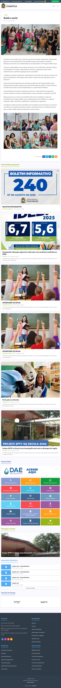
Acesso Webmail (30, 682)
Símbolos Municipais (36, 629)
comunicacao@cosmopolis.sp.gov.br (11, 626)
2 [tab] (56, 534)
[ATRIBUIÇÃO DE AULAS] (30, 282)
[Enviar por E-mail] (56, 156)
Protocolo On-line (36, 659)
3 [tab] (57, 534)
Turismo (34, 626)
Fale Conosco (4, 669)
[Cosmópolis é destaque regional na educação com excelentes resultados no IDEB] (30, 232)
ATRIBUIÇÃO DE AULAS (11, 303)
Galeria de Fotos (35, 638)
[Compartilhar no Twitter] (46, 156)
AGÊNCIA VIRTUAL (36, 650)
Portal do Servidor (36, 653)
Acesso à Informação (39, 1)
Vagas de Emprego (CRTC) (7, 659)
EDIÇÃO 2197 (15, 583)
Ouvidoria (3, 653)
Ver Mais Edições (30, 588)
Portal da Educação (5, 662)
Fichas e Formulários (36, 669)
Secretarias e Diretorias (6, 650)
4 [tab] (58, 534)
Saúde (5, 15)
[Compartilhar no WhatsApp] (53, 156)
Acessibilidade (28, 1)
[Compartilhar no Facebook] (43, 156)
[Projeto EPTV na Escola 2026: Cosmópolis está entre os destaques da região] (30, 428)
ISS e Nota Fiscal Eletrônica (38, 662)
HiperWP (34, 685)
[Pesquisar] (57, 6)
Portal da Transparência (37, 656)
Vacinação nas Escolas (10, 400)
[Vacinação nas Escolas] (30, 380)
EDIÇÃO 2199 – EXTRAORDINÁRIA (20, 572)
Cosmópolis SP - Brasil (30, 602)
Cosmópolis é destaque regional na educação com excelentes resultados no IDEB (29, 253)
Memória (34, 623)
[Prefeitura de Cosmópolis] (9, 5)
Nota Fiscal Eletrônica (37, 666)
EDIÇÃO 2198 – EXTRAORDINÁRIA (20, 577)
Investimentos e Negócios (38, 635)
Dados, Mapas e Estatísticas (38, 632)
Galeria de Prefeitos (36, 641)
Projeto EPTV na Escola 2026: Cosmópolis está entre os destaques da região (29, 448)
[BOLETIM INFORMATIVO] (30, 187)
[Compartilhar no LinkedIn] (50, 156)
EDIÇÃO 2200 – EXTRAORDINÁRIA (20, 566)
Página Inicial (6, 1)
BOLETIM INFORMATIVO (12, 207)
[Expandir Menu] (54, 6)
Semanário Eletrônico (17, 1)
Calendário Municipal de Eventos (9, 666)
